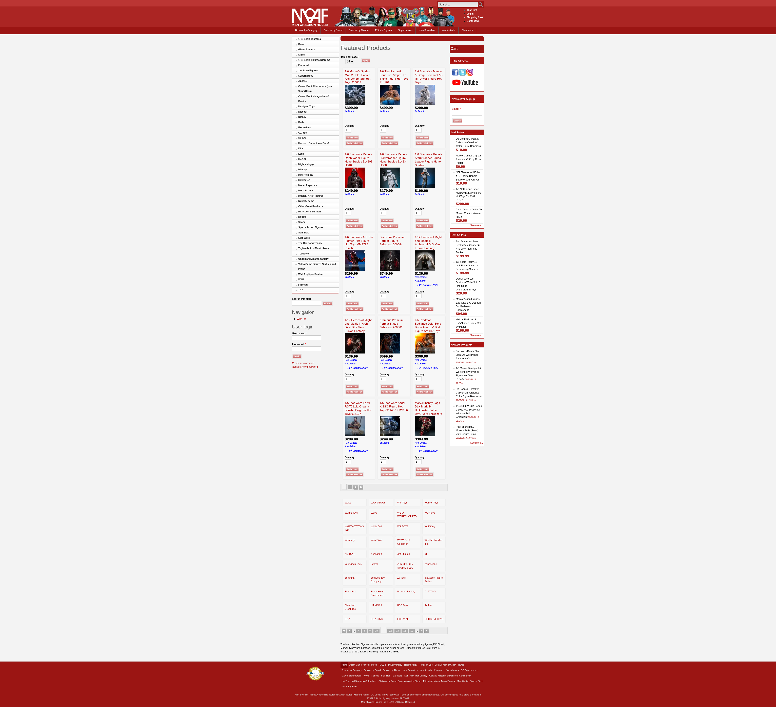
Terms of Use (426, 665)
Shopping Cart (475, 17)
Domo (301, 44)
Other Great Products (310, 206)
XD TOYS (350, 554)
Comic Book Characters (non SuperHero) (315, 89)
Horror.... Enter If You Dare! (313, 143)
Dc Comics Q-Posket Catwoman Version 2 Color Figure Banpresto (469, 142)
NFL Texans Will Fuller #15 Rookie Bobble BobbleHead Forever (468, 176)
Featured (303, 65)
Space (302, 222)
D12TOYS (430, 591)
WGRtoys (430, 512)
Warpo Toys (351, 512)
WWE (301, 279)
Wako (348, 502)
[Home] (310, 25)
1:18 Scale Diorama (309, 39)
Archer (428, 605)
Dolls (301, 122)
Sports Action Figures (310, 227)
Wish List (472, 10)
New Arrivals (448, 30)
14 (404, 631)
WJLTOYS (402, 526)
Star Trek (303, 232)
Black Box (350, 591)
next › (355, 487)
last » (361, 487)
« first (344, 631)
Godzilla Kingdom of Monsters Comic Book (450, 675)
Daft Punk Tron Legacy (415, 675)
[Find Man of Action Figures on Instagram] (469, 74)
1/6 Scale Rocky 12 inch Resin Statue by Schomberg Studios (467, 266)
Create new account (303, 363)
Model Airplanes (307, 185)
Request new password (305, 366)
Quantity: (350, 126)
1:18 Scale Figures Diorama (314, 60)
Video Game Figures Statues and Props (317, 266)
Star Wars (304, 237)
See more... (476, 225)
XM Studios (403, 554)
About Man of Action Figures (363, 665)
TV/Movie (303, 253)
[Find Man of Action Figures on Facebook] (455, 74)
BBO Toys (402, 605)
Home (344, 665)
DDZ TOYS (377, 619)
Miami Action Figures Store (470, 681)
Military (302, 169)
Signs (301, 54)
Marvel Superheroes (352, 675)
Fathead (303, 284)
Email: (456, 109)
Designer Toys (306, 106)
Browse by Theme (359, 30)
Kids (301, 148)
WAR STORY (378, 502)
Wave (374, 512)
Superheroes (405, 30)
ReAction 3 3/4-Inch (309, 211)
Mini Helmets (305, 174)
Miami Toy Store (349, 686)
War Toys (402, 502)
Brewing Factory (406, 591)
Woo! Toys (376, 540)
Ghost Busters (306, 49)
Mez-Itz (302, 159)
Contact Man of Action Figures (449, 665)
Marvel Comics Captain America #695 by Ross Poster (469, 159)
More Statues (306, 190)
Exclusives (304, 127)
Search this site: (301, 299)
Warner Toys (431, 502)
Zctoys (374, 564)
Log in (470, 13)
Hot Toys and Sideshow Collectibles (359, 681)
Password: (299, 344)
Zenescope (431, 564)
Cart (454, 48)
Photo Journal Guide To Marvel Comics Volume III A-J (469, 213)
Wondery (350, 540)
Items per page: (349, 57)
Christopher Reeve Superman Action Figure (400, 681)
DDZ (347, 619)
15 (411, 631)
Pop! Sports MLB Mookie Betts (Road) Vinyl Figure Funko (467, 430)
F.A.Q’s (382, 665)
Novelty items (306, 201)
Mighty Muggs (306, 164)
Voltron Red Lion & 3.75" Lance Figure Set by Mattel (468, 323)
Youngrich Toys (353, 564)
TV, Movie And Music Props (313, 248)
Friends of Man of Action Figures (439, 681)
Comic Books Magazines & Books (313, 99)
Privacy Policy (395, 665)
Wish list (301, 319)
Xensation (376, 554)
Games (302, 138)
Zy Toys (401, 577)
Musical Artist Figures (311, 195)
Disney (302, 117)
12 (390, 631)
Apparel (302, 81)
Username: (299, 333)
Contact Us (473, 21)
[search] (458, 4)
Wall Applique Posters (311, 274)
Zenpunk (349, 577)
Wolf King (430, 526)
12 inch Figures (383, 30)
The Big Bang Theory (310, 243)
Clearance (467, 30)
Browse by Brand (333, 30)
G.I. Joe (302, 132)
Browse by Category (306, 30)
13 (397, 631)
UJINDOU (376, 605)
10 (376, 631)
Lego (301, 153)
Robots (302, 216)
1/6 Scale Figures (308, 70)
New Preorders (427, 30)
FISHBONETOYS (434, 619)
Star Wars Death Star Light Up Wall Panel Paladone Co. (467, 355)
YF (426, 554)
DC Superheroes (469, 670)
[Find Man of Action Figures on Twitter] (462, 74)
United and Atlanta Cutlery (313, 258)
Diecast (302, 111)
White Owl (376, 526)
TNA (300, 290)
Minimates (304, 180)
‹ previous (349, 631)
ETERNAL (403, 619)
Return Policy (410, 665)
